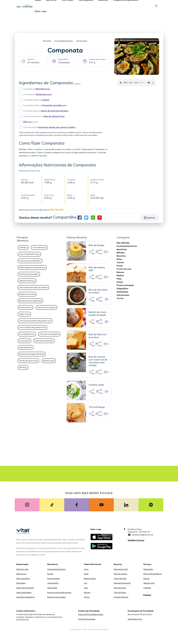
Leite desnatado (25, 347)
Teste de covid (148, 583)
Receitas (47, 41)
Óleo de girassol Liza (54, 116)
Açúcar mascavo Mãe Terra (30, 261)
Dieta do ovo (21, 574)
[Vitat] (25, 6)
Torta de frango (120, 592)
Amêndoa (23, 247)
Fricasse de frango (121, 597)
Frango (87, 597)
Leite (86, 588)
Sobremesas (123, 295)
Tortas (120, 298)
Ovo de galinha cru (26, 334)
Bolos (119, 259)
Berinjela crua (43, 88)
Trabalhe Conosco (136, 540)
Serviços (147, 564)
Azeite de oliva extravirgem (54, 110)
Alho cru (27, 121)
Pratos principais (125, 285)
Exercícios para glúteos (56, 597)
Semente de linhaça (27, 281)
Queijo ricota (24, 314)
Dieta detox (21, 583)
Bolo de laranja (120, 588)
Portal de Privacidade (86, 619)
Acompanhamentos (63, 41)
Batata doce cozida (27, 294)
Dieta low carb (22, 569)
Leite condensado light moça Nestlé (33, 287)
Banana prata (48, 361)
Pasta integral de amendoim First (32, 267)
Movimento (52, 564)
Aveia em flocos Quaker (46, 307)
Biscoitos (121, 256)
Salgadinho (122, 288)
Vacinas (146, 578)
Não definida (123, 242)
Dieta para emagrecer (25, 588)
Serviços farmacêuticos (152, 574)
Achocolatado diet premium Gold (32, 327)
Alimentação (22, 564)
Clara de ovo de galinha (49, 334)
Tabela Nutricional (92, 564)
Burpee (50, 574)
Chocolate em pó (39, 247)
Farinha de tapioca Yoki (28, 361)
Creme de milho (120, 578)
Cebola (45, 99)
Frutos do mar (124, 269)
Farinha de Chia (25, 307)
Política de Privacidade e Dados (90, 614)
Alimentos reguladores (25, 597)
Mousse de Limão (121, 569)
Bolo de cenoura (120, 574)
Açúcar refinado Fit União (29, 254)
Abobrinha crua (44, 94)
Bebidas (121, 252)
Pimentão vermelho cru (54, 105)
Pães (119, 278)
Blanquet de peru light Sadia (30, 301)
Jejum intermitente (23, 592)
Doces (120, 265)
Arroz (86, 569)
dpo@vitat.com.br (135, 619)
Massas (120, 272)
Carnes (120, 262)
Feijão (86, 574)
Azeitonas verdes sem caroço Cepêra (56, 127)
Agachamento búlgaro (56, 569)
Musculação (52, 588)
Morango (23, 367)
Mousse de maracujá (122, 583)
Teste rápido (148, 569)
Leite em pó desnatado (44, 341)
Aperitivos (122, 249)
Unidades (147, 588)
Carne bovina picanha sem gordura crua (35, 321)
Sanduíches (122, 291)
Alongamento (53, 583)
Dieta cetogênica (23, 578)
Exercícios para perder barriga (59, 592)
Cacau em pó (24, 341)
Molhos (120, 275)
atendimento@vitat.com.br (142, 535)
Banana (87, 592)
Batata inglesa (90, 578)
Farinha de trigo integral (28, 274)
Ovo (85, 583)
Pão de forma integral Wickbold (31, 354)
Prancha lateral (53, 578)
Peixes (120, 282)
